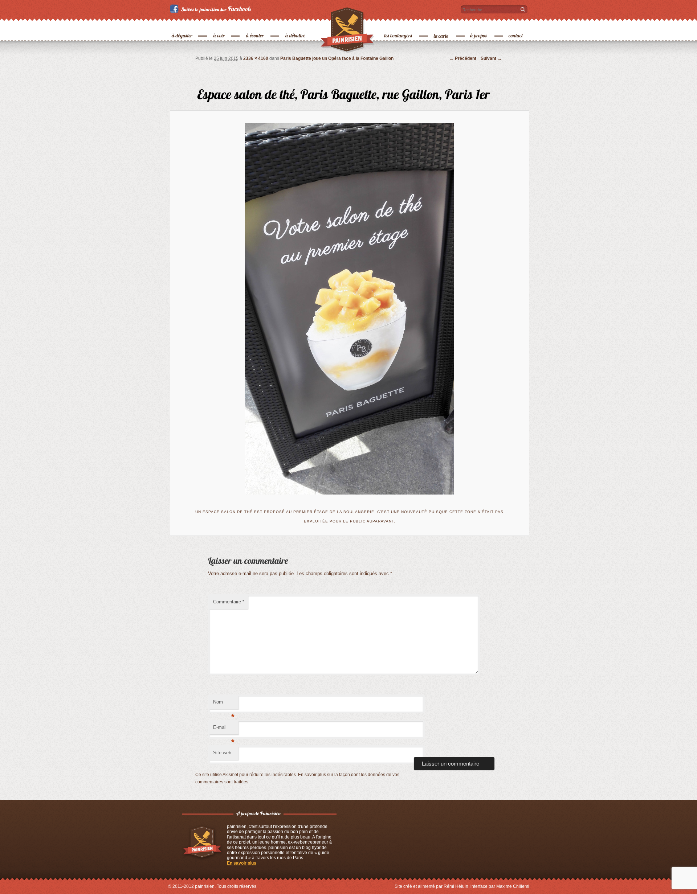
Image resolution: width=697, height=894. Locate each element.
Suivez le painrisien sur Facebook (211, 9)
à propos (479, 24)
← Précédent (462, 58)
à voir (219, 24)
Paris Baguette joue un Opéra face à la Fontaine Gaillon (337, 58)
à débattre (296, 24)
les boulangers (398, 24)
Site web (222, 752)
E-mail (224, 729)
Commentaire (228, 601)
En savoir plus (241, 863)
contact (515, 24)
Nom (224, 704)
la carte (441, 24)
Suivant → (491, 58)
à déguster (182, 24)
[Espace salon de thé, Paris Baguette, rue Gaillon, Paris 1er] (350, 309)
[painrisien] (348, 32)
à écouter (255, 24)
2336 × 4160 (255, 58)
